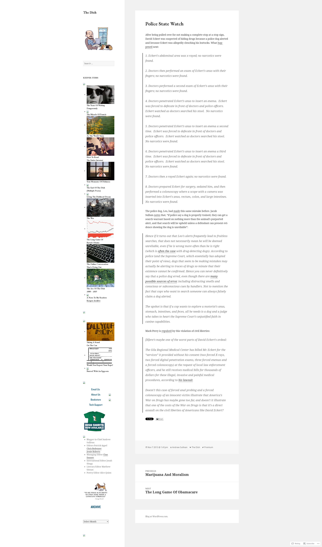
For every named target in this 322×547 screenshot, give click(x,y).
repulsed (167, 331)
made (177, 211)
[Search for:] (98, 63)
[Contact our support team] (95, 404)
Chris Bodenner (94, 448)
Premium (208, 447)
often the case (167, 251)
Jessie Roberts (93, 451)
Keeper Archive (93, 300)
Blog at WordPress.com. (156, 516)
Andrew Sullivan (179, 447)
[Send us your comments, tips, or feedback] (95, 389)
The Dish (89, 12)
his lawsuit (185, 380)
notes (157, 215)
